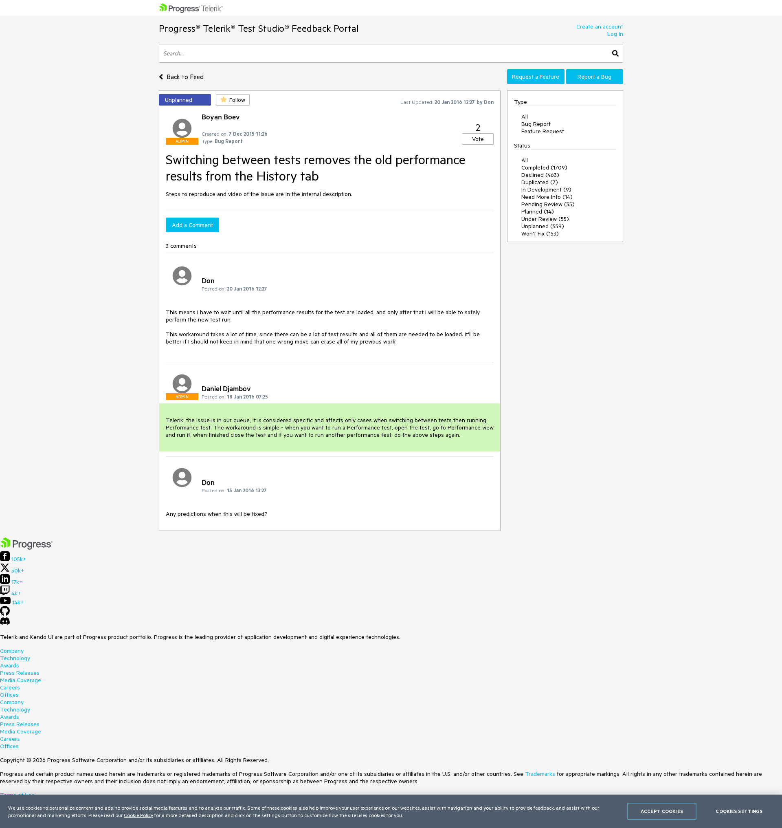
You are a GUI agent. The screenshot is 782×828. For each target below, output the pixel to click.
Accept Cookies (662, 811)
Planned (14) (537, 211)
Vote (478, 139)
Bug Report (536, 124)
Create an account (599, 26)
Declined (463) (540, 174)
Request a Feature (535, 76)
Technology (15, 658)
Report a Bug (594, 76)
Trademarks (540, 773)
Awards (9, 665)
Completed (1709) (544, 167)
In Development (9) (546, 189)
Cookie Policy (138, 815)
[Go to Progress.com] (26, 547)
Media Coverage (20, 680)
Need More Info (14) (547, 196)
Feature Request (542, 131)
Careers (10, 687)
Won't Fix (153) (540, 233)
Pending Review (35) (548, 204)
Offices (9, 694)
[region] (391, 811)
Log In (615, 33)
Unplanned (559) (542, 226)
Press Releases (20, 672)
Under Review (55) (545, 218)
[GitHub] (5, 613)
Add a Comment (192, 225)
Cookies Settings (739, 811)
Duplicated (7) (539, 182)
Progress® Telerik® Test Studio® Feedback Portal (259, 28)
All (524, 116)
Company (12, 650)
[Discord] (5, 623)
